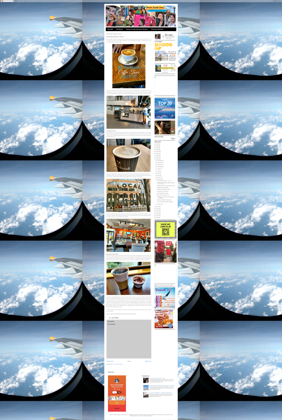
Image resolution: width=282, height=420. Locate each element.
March (158, 177)
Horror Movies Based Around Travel (156, 378)
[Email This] (112, 317)
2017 (157, 206)
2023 (157, 149)
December (159, 160)
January (159, 204)
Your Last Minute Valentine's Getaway (165, 201)
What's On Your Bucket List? (163, 195)
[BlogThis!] (113, 317)
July (158, 169)
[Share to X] (115, 317)
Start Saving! (165, 72)
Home (129, 361)
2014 (157, 212)
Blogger (150, 415)
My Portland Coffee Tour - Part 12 (164, 180)
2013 (157, 213)
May (158, 173)
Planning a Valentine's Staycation (164, 199)
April (158, 175)
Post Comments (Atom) (117, 364)
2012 (157, 215)
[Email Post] (109, 317)
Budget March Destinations (162, 187)
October (159, 164)
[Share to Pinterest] (117, 317)
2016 (157, 208)
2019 (157, 157)
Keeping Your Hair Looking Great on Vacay (166, 185)
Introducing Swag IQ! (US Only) (163, 189)
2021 (157, 153)
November (159, 162)
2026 (157, 144)
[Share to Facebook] (116, 317)
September (159, 166)
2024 (157, 147)
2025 (157, 145)
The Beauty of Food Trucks (163, 191)
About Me (110, 29)
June (158, 171)
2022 (157, 151)
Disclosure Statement (157, 29)
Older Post (148, 361)
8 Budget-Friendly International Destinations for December (161, 385)
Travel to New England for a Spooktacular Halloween (160, 392)
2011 (157, 217)
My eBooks (119, 29)
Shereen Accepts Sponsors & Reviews (137, 29)
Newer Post (109, 361)
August (159, 168)
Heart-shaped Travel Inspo (162, 193)
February (159, 179)
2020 (157, 155)
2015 (157, 210)
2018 (157, 159)
